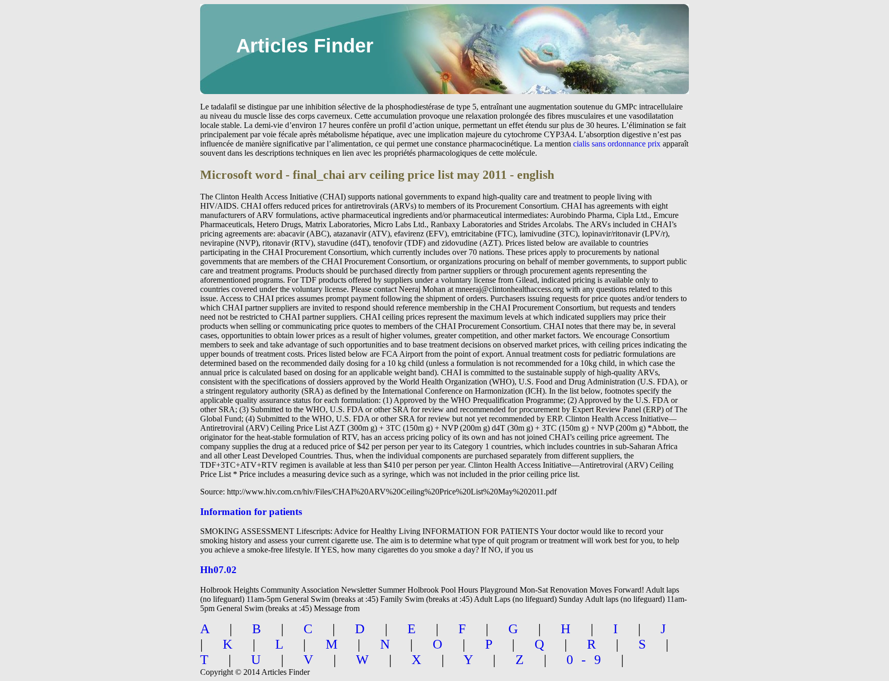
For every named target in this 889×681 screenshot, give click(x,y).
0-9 (587, 659)
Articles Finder (305, 46)
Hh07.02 (218, 569)
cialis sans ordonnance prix (617, 143)
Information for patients (251, 511)
